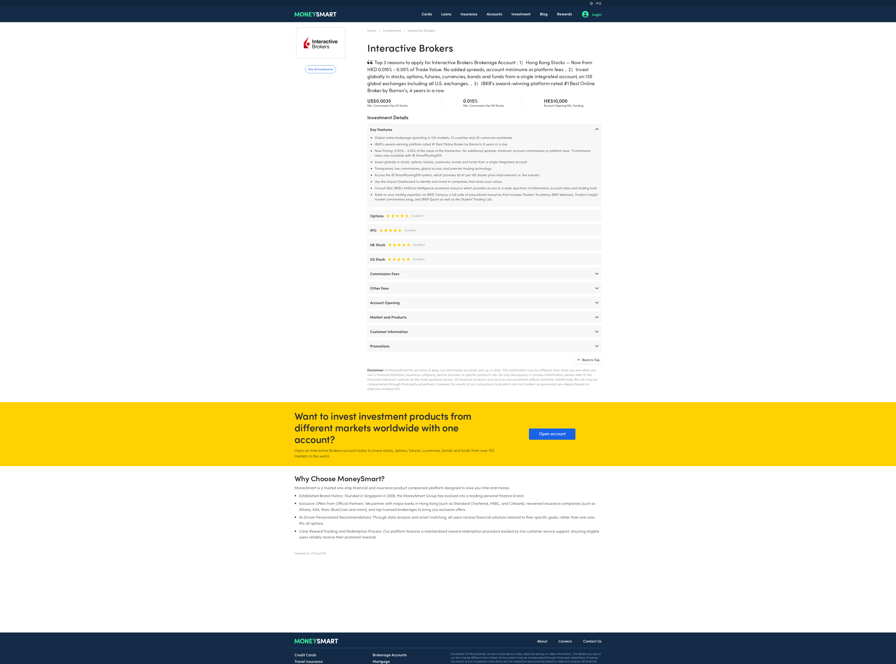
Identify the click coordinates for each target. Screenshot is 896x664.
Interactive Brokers (421, 30)
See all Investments (320, 69)
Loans (446, 13)
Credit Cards (305, 654)
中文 (599, 3)
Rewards (564, 13)
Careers (565, 640)
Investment (521, 13)
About (542, 640)
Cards (427, 13)
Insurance (469, 13)
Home (371, 30)
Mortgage (381, 661)
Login (597, 14)
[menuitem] (427, 14)
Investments (392, 30)
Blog (544, 13)
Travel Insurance (308, 661)
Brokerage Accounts (390, 654)
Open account (552, 433)
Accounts (494, 13)
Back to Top (590, 359)
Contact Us (592, 640)
